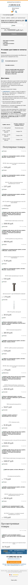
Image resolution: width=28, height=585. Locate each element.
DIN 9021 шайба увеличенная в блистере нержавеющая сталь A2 (14, 495)
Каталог (5, 14)
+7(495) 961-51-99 (13, 116)
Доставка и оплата (8, 40)
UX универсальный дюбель (14, 476)
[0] (12, 12)
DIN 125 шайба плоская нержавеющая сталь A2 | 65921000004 (14, 202)
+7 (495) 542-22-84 (14, 5)
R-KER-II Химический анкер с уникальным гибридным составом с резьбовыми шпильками (14, 385)
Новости (7, 552)
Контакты (20, 552)
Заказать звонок (15, 562)
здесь (16, 106)
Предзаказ (14, 34)
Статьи (14, 552)
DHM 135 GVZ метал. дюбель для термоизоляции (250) (14, 543)
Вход (13, 9)
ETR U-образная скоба (14, 422)
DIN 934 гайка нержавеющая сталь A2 (14, 275)
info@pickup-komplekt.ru (14, 6)
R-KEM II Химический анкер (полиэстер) (14, 220)
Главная (5, 550)
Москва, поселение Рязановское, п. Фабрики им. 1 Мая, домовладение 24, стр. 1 (14, 564)
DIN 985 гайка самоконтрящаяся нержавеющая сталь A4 (14, 164)
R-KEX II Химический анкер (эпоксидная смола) (14, 458)
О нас (10, 550)
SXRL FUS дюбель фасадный (14, 311)
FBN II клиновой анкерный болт (14, 404)
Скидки (5, 42)
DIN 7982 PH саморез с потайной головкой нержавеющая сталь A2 (14, 514)
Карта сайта (14, 580)
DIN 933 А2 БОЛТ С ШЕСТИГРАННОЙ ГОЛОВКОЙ (14, 293)
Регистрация (15, 8)
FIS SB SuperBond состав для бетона (14, 238)
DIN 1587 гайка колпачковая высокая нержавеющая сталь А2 (14, 183)
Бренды (10, 14)
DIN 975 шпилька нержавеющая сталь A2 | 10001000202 (14, 257)
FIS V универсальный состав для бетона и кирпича (14, 440)
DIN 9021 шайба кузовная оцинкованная (14, 347)
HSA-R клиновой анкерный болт (14, 329)
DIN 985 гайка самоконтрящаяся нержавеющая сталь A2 (14, 366)
